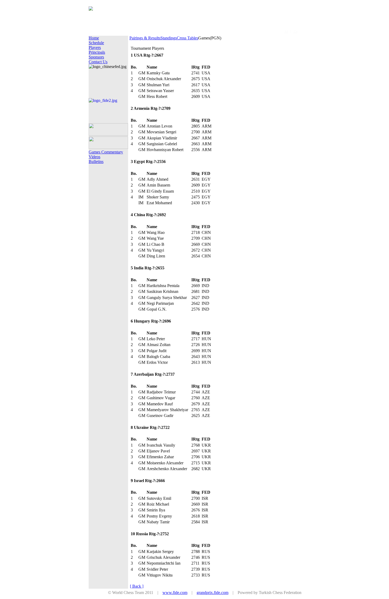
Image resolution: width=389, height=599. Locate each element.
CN (295, 31)
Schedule (96, 42)
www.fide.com (174, 592)
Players (95, 47)
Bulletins (96, 161)
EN (286, 31)
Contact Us (98, 62)
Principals (97, 52)
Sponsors (96, 57)
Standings (168, 38)
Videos (94, 157)
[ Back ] (136, 586)
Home (94, 38)
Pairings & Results (144, 38)
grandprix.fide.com (212, 592)
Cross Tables (187, 38)
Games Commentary (106, 152)
